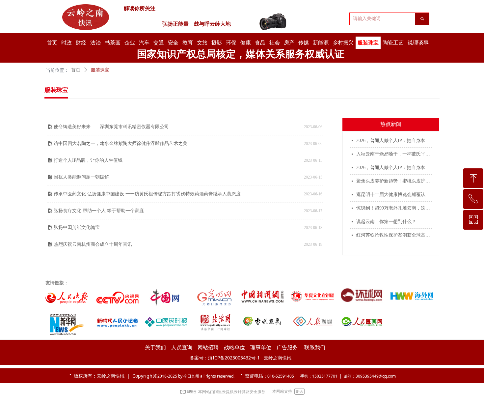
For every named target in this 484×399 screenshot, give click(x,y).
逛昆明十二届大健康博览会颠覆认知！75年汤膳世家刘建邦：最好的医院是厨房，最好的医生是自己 (394, 194)
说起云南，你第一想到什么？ (386, 221)
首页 (75, 70)
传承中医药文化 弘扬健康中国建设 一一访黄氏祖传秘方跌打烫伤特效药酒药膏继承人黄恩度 (147, 193)
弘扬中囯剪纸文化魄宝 (77, 227)
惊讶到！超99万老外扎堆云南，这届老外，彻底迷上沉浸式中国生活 (394, 208)
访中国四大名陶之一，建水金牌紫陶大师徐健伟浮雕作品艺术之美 (120, 143)
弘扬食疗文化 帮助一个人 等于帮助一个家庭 (99, 210)
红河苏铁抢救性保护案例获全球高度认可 (394, 235)
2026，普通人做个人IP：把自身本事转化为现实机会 (394, 140)
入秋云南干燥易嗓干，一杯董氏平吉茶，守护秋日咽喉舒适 (394, 154)
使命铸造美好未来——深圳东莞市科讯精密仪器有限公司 (111, 126)
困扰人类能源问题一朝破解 (81, 177)
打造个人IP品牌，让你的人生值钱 (88, 160)
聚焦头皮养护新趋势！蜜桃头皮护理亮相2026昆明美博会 (394, 181)
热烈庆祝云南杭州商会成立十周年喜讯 (93, 244)
